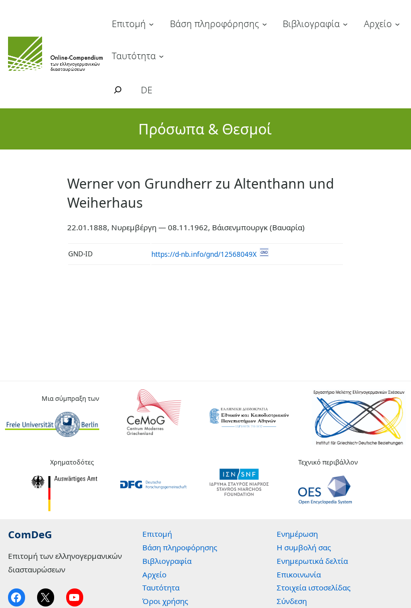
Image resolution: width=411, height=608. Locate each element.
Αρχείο (378, 24)
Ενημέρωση (297, 534)
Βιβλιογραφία (311, 24)
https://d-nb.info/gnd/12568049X (204, 254)
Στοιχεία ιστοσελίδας (313, 587)
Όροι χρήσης (165, 601)
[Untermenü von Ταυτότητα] (161, 55)
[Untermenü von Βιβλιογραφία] (345, 24)
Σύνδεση (292, 601)
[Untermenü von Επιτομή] (151, 24)
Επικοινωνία (299, 574)
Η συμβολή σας (304, 547)
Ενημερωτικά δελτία (312, 561)
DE (146, 90)
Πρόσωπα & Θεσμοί (205, 128)
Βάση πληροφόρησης (214, 24)
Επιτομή (129, 24)
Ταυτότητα (134, 56)
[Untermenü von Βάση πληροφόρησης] (264, 24)
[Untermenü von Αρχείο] (397, 24)
